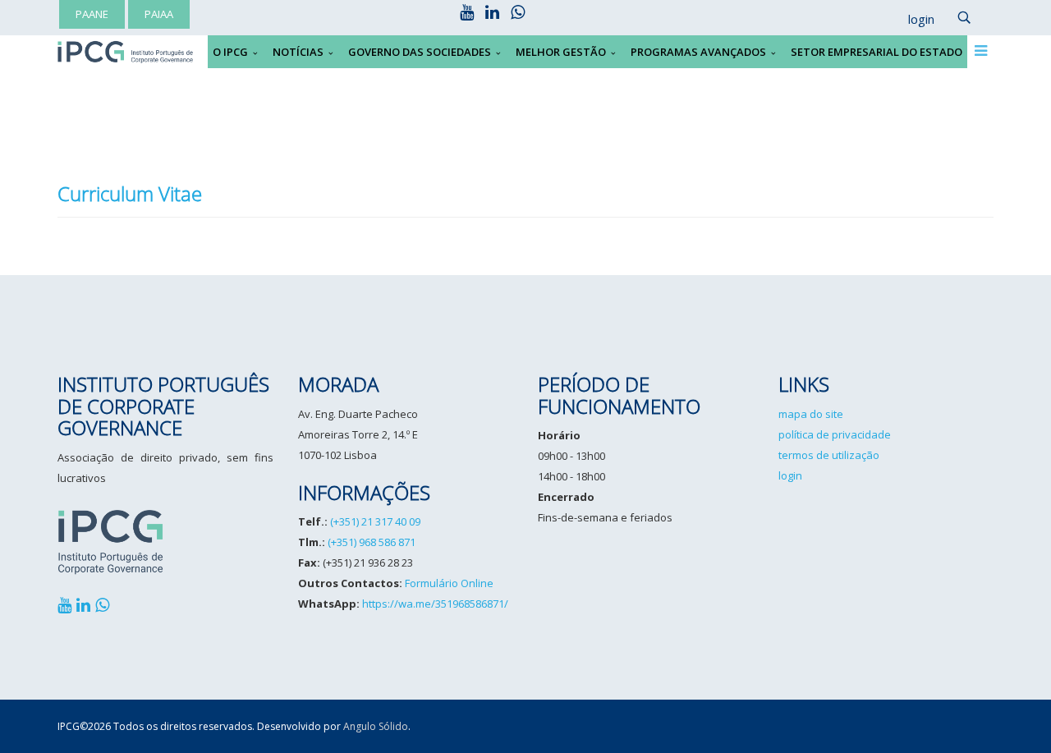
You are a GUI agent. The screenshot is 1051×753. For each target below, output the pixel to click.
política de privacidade (834, 434)
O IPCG (230, 51)
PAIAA (159, 14)
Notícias (298, 51)
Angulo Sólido (375, 726)
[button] (913, 19)
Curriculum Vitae (129, 193)
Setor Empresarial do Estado (876, 51)
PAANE (92, 14)
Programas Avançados (698, 51)
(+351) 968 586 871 (371, 542)
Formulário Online (449, 583)
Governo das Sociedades (419, 51)
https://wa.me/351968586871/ (435, 603)
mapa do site (810, 413)
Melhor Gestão (561, 51)
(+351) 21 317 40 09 (375, 521)
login (790, 475)
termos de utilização (828, 455)
